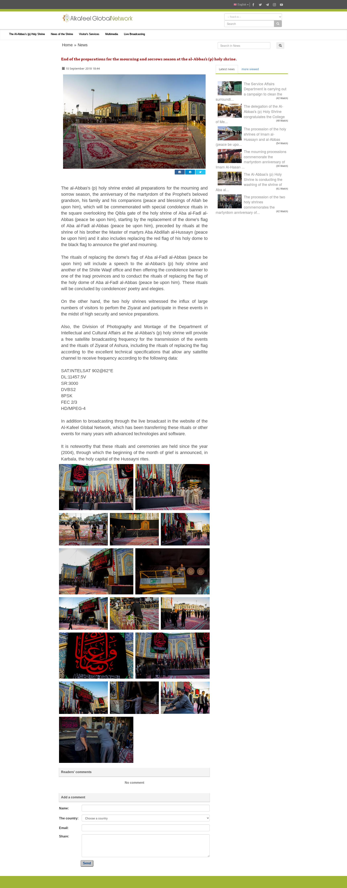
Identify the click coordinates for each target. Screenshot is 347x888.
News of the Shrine (62, 33)
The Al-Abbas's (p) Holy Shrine (27, 33)
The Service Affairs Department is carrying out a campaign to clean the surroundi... (251, 91)
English (242, 4)
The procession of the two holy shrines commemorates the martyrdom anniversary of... (250, 204)
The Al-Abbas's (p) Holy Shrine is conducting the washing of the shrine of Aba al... (249, 181)
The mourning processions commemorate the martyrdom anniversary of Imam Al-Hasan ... (251, 159)
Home (67, 45)
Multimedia (111, 33)
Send (87, 863)
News (83, 45)
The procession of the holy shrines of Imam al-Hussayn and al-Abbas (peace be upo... (251, 136)
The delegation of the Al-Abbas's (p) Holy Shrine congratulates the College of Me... (250, 113)
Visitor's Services (89, 33)
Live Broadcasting (134, 33)
